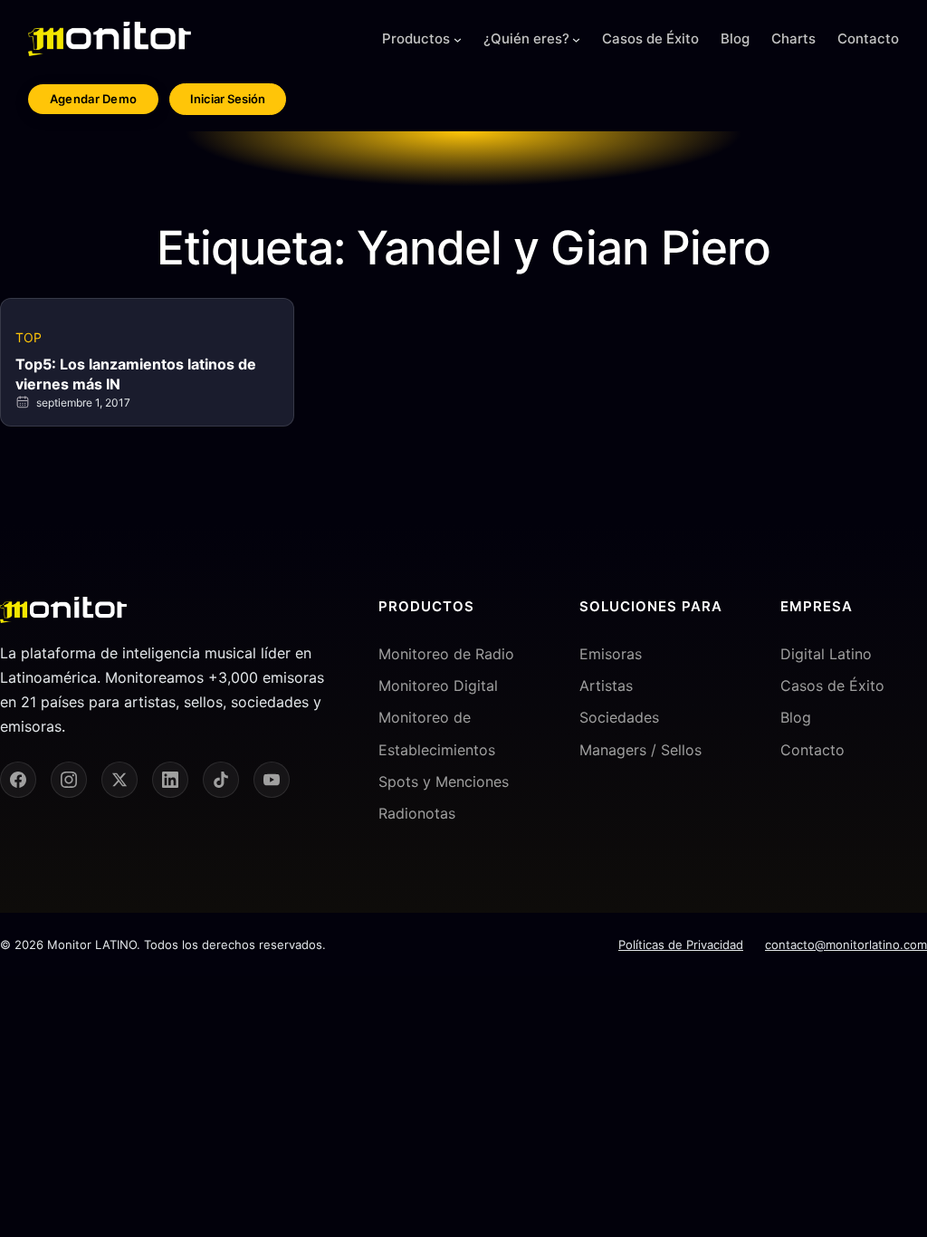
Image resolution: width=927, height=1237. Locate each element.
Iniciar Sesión (227, 98)
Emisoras (610, 654)
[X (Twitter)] (119, 780)
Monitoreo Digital (438, 685)
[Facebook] (18, 780)
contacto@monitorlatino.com (846, 944)
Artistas (606, 685)
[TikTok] (221, 780)
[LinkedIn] (170, 780)
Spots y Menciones (443, 781)
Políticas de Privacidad (680, 944)
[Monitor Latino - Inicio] (109, 39)
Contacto (812, 750)
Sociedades (619, 717)
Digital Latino (826, 654)
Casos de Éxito (832, 685)
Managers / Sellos (640, 750)
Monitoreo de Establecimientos (436, 733)
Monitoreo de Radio (446, 654)
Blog (795, 717)
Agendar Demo (94, 98)
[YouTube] (271, 780)
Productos (416, 38)
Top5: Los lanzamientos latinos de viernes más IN (135, 374)
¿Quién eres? (526, 38)
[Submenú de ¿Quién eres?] (576, 39)
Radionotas (416, 813)
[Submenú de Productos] (458, 39)
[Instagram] (69, 780)
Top (28, 337)
